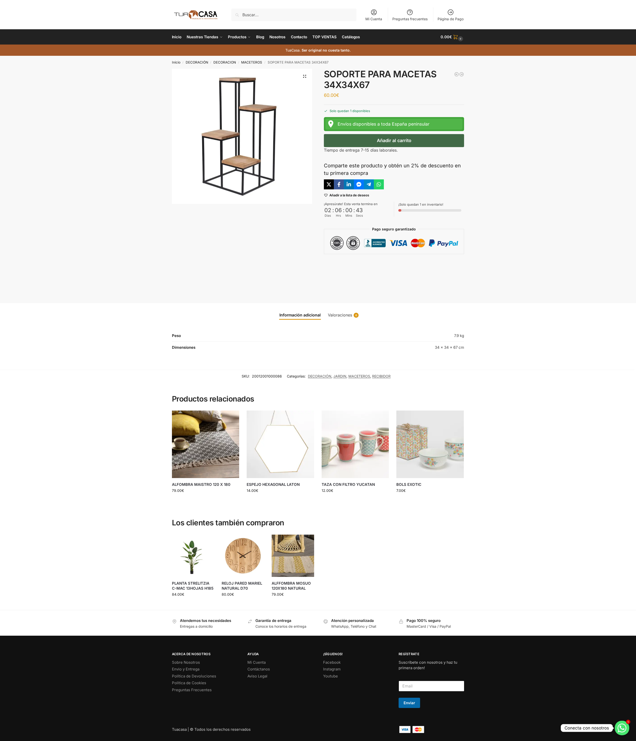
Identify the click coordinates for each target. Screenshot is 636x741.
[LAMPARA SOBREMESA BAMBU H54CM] (461, 74)
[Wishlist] (231, 418)
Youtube (330, 676)
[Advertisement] (394, 274)
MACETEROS (251, 62)
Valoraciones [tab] (342, 314)
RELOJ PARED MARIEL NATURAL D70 (242, 586)
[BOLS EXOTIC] (430, 444)
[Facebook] (339, 184)
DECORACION (224, 62)
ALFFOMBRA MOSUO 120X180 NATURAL (291, 586)
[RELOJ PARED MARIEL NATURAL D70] (243, 556)
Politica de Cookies (189, 682)
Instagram (332, 669)
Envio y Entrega (185, 669)
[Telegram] (369, 184)
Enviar (409, 702)
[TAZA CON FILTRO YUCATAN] (355, 444)
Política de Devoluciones (194, 676)
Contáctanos (258, 669)
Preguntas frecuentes (410, 19)
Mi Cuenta (373, 19)
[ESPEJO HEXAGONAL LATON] (280, 444)
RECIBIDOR (381, 376)
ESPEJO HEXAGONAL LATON (273, 484)
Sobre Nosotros (186, 662)
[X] (329, 184)
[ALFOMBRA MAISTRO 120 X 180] (205, 444)
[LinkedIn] (349, 184)
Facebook (332, 662)
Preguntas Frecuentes (192, 689)
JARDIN (339, 376)
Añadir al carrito (394, 140)
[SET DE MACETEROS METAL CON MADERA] (456, 74)
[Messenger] (359, 184)
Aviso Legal (257, 676)
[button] (452, 37)
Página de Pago (451, 19)
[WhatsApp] (379, 184)
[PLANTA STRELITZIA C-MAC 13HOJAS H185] (193, 556)
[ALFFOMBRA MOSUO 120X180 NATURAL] (293, 556)
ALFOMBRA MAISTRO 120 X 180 (201, 484)
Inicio (176, 62)
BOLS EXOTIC (408, 484)
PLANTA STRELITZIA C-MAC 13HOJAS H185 (192, 586)
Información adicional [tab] (300, 314)
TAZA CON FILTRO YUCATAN (348, 484)
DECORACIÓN (197, 62)
